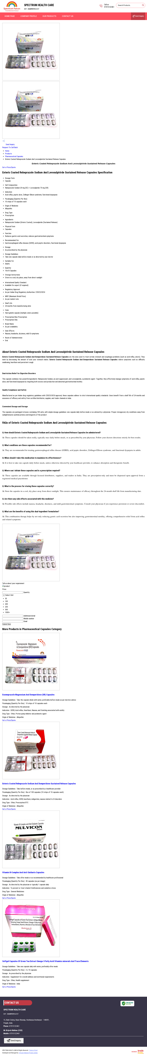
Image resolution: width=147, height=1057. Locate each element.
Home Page (10, 16)
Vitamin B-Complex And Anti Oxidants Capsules (23, 872)
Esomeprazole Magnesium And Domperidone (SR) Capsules (28, 694)
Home (7, 151)
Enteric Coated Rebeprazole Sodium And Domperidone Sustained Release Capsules (39, 783)
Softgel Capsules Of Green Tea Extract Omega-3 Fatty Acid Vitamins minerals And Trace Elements (45, 961)
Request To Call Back (10, 147)
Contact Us (67, 16)
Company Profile (28, 16)
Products (8, 154)
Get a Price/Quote (9, 167)
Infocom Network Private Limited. (28, 1053)
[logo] (12, 11)
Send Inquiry (139, 16)
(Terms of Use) (33, 1050)
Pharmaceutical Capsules (14, 156)
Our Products (49, 16)
